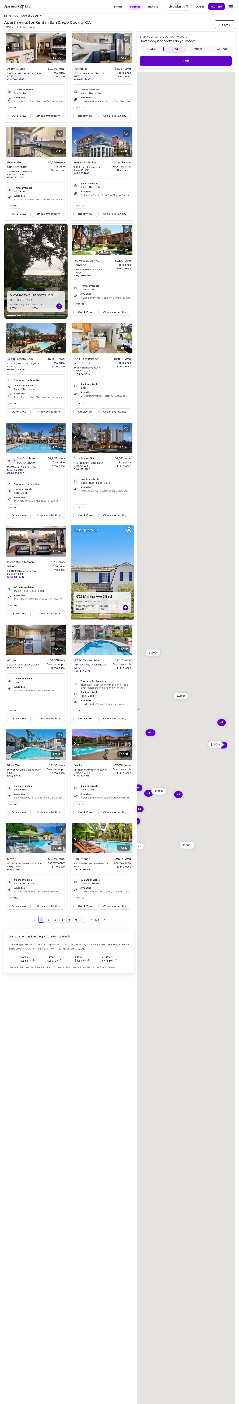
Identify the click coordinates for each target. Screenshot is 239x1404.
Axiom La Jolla (16, 68)
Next (185, 60)
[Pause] (62, 228)
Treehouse (80, 68)
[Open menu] (231, 6)
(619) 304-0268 (15, 79)
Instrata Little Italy (85, 162)
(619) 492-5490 (81, 79)
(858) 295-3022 (15, 473)
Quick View (19, 115)
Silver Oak (13, 765)
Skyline (11, 858)
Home (8, 15)
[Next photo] (63, 48)
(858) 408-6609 (15, 369)
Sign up (216, 6)
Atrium (11, 660)
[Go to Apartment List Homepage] (17, 6)
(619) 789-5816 (81, 776)
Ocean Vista (91, 660)
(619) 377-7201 (15, 869)
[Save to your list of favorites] (59, 39)
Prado (77, 765)
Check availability (48, 115)
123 (97, 919)
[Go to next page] (104, 920)
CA (16, 15)
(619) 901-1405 (81, 173)
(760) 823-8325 (81, 869)
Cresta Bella (25, 358)
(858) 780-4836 (82, 275)
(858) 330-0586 (15, 177)
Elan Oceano (81, 858)
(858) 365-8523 (81, 469)
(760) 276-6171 (15, 776)
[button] (180, 696)
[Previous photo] (8, 48)
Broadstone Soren (85, 458)
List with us (179, 7)
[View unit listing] (59, 306)
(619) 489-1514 (15, 668)
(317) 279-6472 (81, 374)
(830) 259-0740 (15, 577)
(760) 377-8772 (81, 671)
